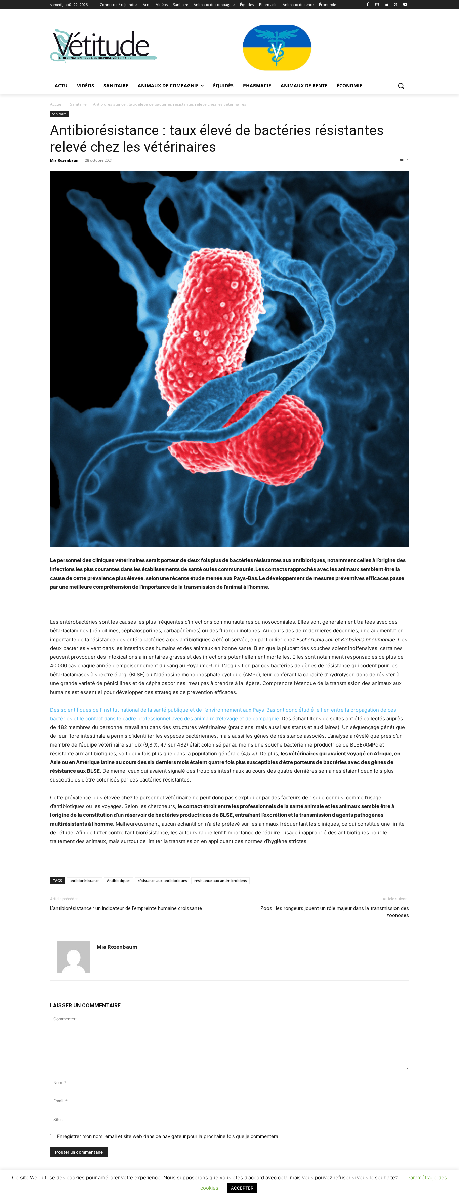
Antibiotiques (118, 880)
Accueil (57, 104)
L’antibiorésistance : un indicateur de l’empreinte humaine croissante (126, 908)
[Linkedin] (386, 5)
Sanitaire (78, 104)
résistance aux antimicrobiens (220, 880)
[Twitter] (396, 5)
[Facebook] (368, 5)
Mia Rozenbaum (65, 160)
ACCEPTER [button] (242, 1188)
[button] (401, 86)
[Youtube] (405, 5)
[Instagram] (377, 5)
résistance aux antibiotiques (162, 880)
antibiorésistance (84, 880)
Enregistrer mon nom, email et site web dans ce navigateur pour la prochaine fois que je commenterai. (169, 1136)
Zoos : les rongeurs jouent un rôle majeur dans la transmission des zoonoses (334, 911)
